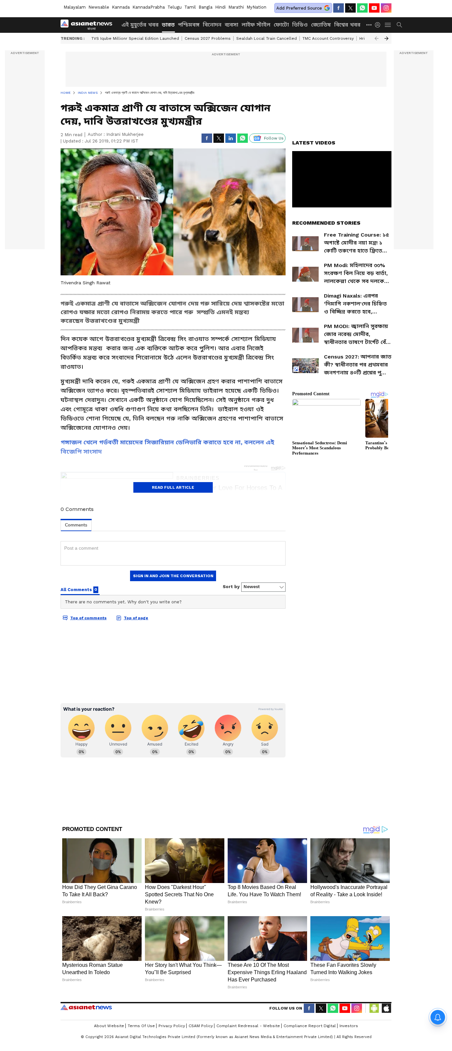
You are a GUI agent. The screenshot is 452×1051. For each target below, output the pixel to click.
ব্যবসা (231, 25)
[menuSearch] (399, 25)
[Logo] (89, 24)
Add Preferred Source (299, 8)
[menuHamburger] (388, 24)
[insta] (386, 8)
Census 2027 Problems (208, 38)
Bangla (205, 7)
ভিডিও (300, 25)
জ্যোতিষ (321, 25)
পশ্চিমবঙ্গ (189, 25)
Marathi (236, 7)
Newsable (98, 7)
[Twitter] (350, 8)
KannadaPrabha (148, 7)
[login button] (379, 25)
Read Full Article (173, 487)
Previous (377, 38)
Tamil (190, 7)
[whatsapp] (362, 8)
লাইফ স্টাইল (256, 25)
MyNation (256, 7)
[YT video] (374, 8)
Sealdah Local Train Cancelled (266, 38)
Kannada (121, 7)
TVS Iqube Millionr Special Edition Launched (135, 38)
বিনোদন (212, 25)
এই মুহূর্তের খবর (139, 25)
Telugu (174, 7)
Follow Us (274, 138)
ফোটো (281, 25)
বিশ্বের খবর (347, 25)
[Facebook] (338, 8)
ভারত (168, 25)
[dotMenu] (369, 25)
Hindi (220, 7)
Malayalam (75, 7)
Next (386, 38)
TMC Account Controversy (328, 38)
